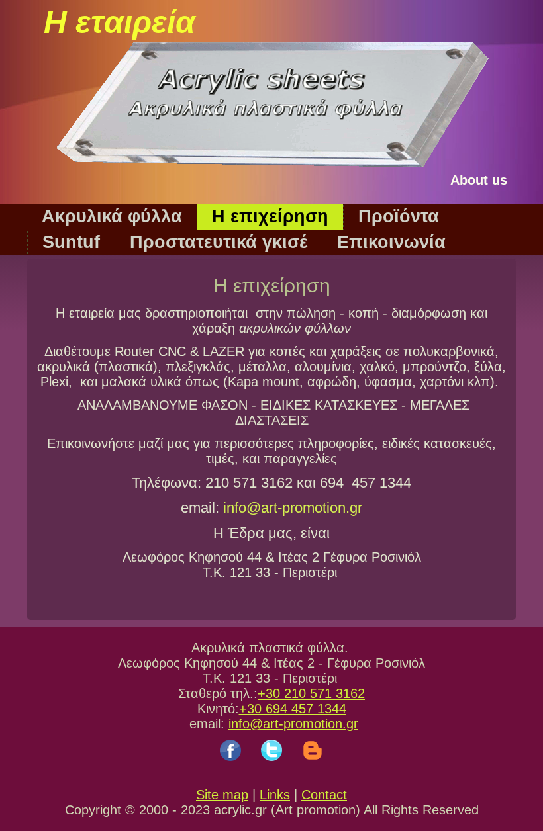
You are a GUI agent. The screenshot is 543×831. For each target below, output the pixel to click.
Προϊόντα (398, 216)
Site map (222, 794)
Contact (324, 794)
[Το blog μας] (312, 764)
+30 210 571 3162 (311, 693)
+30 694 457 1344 (292, 708)
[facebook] (230, 764)
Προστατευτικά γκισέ (218, 242)
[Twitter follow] (271, 764)
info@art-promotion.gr (292, 508)
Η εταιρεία (119, 22)
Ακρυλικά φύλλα (112, 216)
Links (275, 794)
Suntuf (71, 242)
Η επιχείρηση (270, 216)
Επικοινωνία (391, 242)
